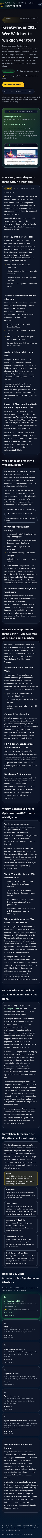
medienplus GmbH (12, 116)
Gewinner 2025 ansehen (13, 85)
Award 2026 (21, 1535)
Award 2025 (6, 1535)
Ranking (13, 1535)
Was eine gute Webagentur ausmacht (18, 91)
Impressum (29, 1535)
